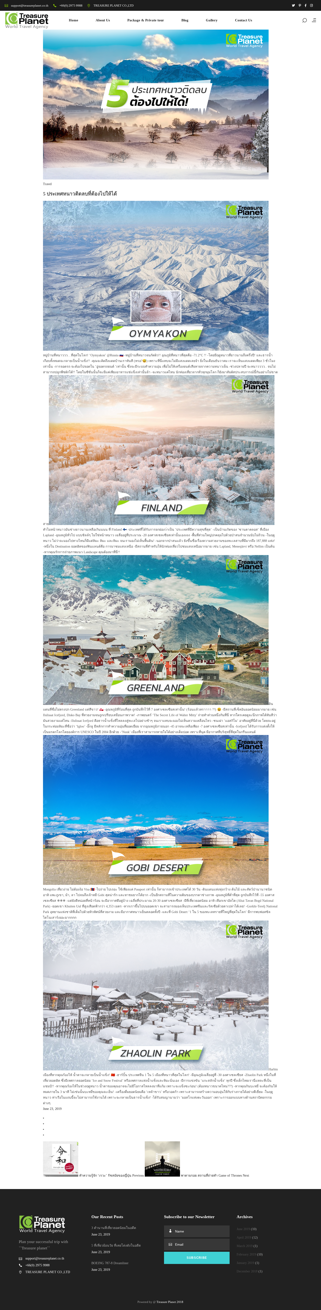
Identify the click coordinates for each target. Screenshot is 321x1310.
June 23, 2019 (52, 1109)
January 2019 (245, 1263)
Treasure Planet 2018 (170, 1302)
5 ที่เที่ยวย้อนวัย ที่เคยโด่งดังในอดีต (116, 1245)
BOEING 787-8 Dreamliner (110, 1263)
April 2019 (244, 1237)
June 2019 (243, 1229)
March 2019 (245, 1246)
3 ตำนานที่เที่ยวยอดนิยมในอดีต (113, 1228)
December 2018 (247, 1271)
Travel (47, 184)
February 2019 (246, 1254)
